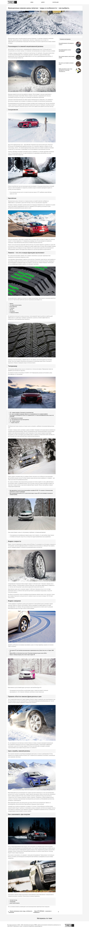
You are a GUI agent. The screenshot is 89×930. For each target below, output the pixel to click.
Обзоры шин (56, 2)
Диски (42, 2)
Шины (31, 2)
